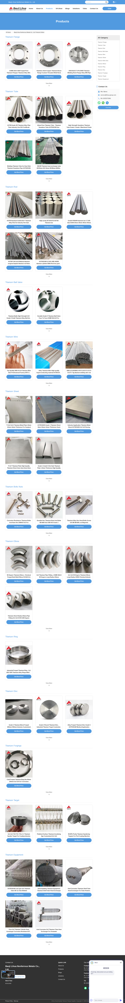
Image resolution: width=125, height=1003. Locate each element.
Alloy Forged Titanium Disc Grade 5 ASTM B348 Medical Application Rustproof (79, 727)
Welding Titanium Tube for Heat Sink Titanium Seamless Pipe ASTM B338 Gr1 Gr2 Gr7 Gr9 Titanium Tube (19, 168)
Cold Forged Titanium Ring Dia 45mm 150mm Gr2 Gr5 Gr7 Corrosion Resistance (19, 781)
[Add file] (91, 1000)
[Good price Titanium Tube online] (49, 181)
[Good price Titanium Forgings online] (49, 794)
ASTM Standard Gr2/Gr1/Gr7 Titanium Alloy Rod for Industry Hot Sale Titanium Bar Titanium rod (19, 222)
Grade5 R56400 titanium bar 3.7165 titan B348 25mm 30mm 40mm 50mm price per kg (79, 222)
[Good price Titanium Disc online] (49, 740)
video (85, 8)
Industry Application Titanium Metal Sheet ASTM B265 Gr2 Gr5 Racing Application (79, 427)
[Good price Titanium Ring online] (49, 685)
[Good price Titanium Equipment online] (49, 944)
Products (61, 969)
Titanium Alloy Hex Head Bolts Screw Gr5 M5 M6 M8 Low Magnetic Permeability (79, 522)
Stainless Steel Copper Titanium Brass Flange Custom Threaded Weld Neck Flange (49, 73)
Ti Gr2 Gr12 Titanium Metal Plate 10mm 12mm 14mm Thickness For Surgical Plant (18, 427)
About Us (61, 965)
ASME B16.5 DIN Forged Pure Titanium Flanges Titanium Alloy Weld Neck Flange (19, 73)
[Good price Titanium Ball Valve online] (49, 331)
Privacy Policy (9, 1001)
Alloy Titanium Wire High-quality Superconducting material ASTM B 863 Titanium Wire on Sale (48, 372)
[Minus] (121, 963)
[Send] (120, 1000)
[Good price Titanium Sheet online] (49, 481)
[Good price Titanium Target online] (49, 849)
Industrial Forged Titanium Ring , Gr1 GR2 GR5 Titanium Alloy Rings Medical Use (18, 672)
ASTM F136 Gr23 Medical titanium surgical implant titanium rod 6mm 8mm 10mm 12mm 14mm (19, 263)
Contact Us (61, 979)
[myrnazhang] (107, 102)
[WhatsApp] (99, 102)
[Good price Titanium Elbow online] (49, 631)
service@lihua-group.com (108, 95)
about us (39, 8)
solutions (76, 8)
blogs (67, 8)
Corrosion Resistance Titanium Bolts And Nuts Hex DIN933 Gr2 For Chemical (19, 522)
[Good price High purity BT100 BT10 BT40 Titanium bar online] (48, 205)
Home (31, 8)
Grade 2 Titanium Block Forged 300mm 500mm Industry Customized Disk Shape (19, 727)
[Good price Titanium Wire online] (49, 385)
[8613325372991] (85, 988)
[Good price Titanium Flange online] (49, 86)
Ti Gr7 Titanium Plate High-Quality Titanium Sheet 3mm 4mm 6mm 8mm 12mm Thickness (19, 468)
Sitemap (16, 1001)
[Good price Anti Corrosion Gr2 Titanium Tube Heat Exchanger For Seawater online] (48, 913)
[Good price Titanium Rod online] (49, 276)
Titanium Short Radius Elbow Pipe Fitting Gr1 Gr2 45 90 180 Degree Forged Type (19, 618)
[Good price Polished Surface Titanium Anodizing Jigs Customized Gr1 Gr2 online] (48, 818)
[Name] (106, 2)
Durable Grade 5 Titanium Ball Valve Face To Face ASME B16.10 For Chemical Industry (48, 318)
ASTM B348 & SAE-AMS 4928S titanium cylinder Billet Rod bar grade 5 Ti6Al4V (48, 263)
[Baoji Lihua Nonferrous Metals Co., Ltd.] (18, 8)
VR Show (59, 8)
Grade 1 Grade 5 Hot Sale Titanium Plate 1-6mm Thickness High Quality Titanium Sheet (49, 468)
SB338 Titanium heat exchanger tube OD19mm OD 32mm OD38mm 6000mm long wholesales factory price (49, 168)
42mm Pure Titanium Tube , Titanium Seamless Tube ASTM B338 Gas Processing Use (49, 127)
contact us (94, 8)
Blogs (60, 972)
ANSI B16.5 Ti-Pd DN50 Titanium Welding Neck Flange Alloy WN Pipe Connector (79, 73)
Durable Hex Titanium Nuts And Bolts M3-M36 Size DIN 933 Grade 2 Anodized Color (49, 522)
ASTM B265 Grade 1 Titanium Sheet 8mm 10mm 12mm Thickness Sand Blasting (49, 427)
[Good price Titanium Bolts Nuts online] (49, 535)
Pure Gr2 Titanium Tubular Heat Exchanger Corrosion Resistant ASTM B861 (19, 931)
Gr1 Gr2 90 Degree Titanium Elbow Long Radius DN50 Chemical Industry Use (79, 577)
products (49, 8)
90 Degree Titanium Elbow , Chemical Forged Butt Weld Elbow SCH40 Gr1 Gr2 (19, 577)
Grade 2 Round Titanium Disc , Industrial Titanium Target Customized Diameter (49, 727)
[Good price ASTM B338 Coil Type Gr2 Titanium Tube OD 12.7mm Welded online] (18, 873)
